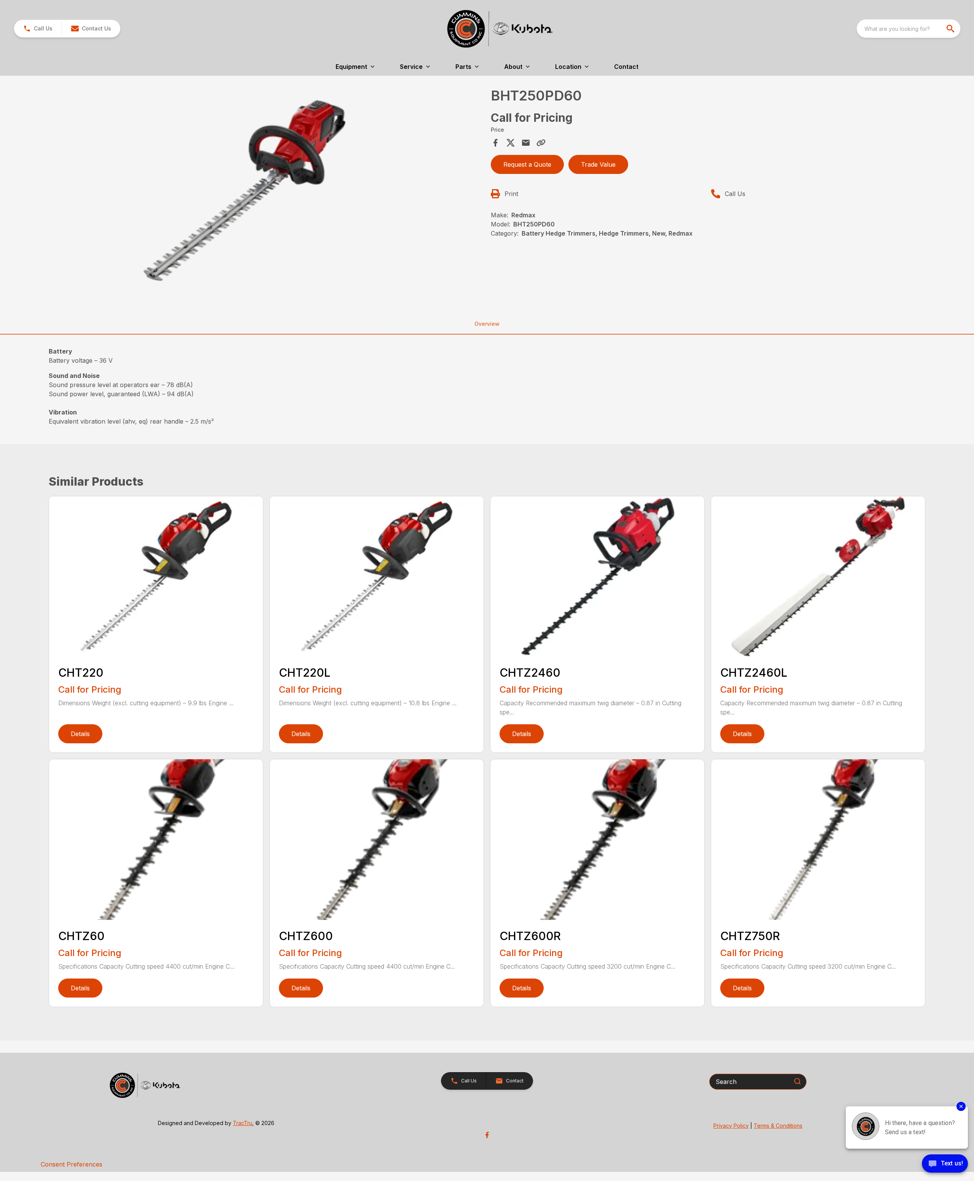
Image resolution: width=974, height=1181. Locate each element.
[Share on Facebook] (495, 142)
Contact (626, 66)
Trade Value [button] (598, 164)
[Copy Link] (541, 142)
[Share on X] (510, 142)
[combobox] (908, 28)
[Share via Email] (525, 142)
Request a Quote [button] (527, 164)
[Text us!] (945, 1164)
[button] (38, 28)
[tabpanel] (267, 192)
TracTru (242, 1123)
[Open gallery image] (242, 190)
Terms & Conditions (778, 1125)
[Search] (797, 1081)
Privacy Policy (731, 1125)
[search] (951, 28)
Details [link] (80, 734)
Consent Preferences (71, 1164)
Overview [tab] (487, 323)
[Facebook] (487, 1135)
